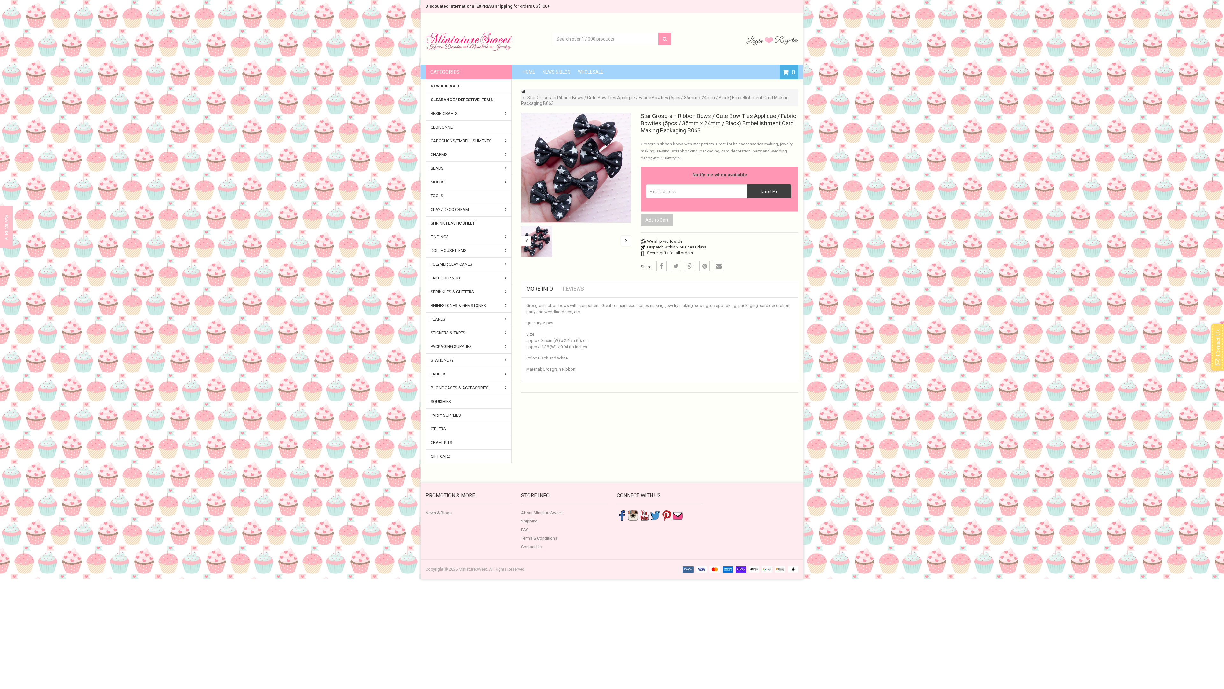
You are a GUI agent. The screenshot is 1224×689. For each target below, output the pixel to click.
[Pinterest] (704, 266)
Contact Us (531, 547)
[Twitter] (676, 266)
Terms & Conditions (539, 538)
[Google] (690, 266)
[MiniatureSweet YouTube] (644, 515)
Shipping (529, 521)
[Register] (786, 40)
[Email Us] (678, 515)
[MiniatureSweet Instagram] (633, 515)
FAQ (525, 529)
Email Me (769, 191)
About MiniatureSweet (541, 512)
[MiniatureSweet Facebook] (622, 515)
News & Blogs (439, 512)
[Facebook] (661, 266)
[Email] (719, 266)
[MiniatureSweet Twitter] (655, 515)
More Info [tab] (539, 289)
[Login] (755, 40)
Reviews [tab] (573, 289)
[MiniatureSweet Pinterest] (666, 515)
